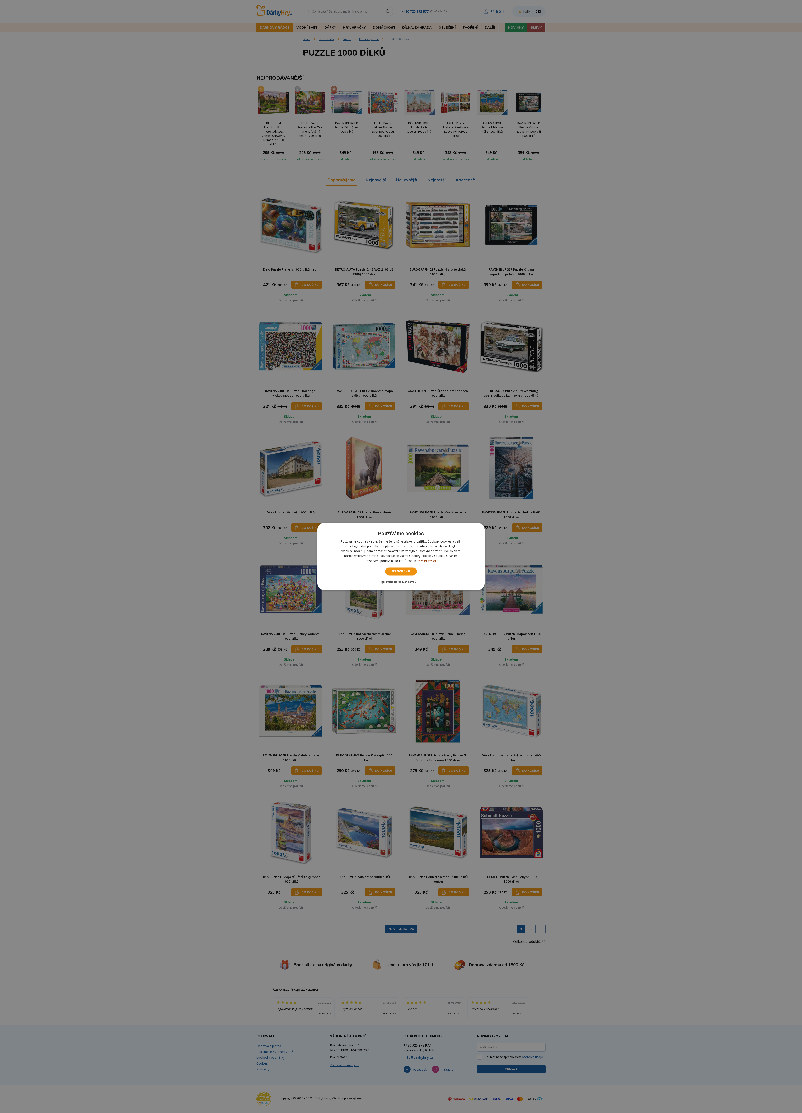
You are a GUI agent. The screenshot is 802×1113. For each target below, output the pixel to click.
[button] (401, 582)
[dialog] (401, 556)
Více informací (427, 561)
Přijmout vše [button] (401, 571)
